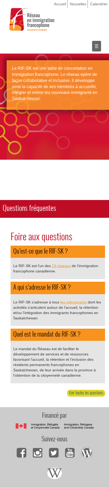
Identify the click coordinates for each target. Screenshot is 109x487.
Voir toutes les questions (86, 393)
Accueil (60, 4)
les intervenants (73, 302)
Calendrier (99, 4)
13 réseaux (61, 266)
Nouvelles (78, 4)
